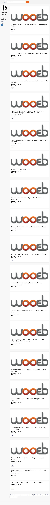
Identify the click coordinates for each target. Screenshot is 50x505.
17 (47, 494)
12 (34, 494)
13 (37, 494)
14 (40, 494)
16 (45, 494)
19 (13, 497)
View (12, 31)
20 (16, 497)
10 (29, 494)
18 (10, 497)
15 (42, 494)
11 (32, 494)
